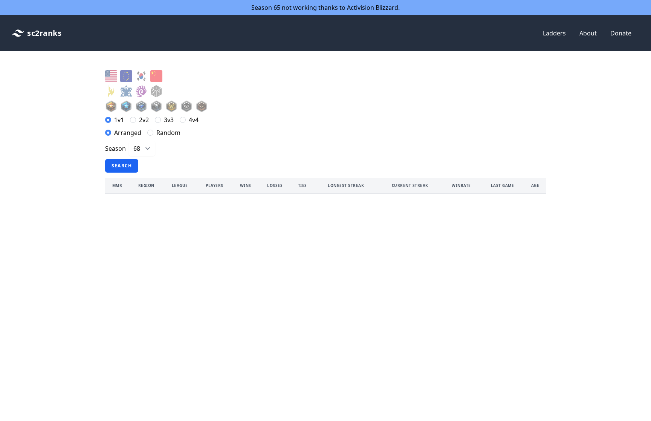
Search (122, 165)
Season (115, 148)
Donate (620, 33)
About (588, 33)
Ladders (554, 33)
